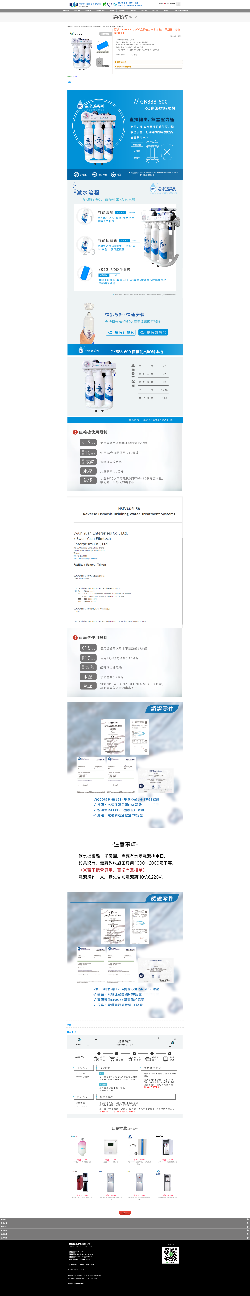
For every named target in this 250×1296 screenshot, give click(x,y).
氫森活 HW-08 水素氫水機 (110, 1162)
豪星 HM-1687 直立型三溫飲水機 (167, 1197)
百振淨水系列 (76, 26)
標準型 (88, 26)
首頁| (71, 26)
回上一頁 (125, 1213)
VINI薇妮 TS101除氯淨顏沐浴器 (82, 1162)
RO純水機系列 (82, 26)
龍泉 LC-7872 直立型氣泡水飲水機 (82, 1197)
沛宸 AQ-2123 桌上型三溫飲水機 (167, 1162)
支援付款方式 (121, 62)
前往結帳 (172, 3)
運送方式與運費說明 (124, 66)
